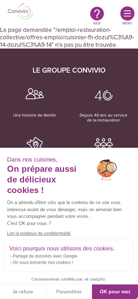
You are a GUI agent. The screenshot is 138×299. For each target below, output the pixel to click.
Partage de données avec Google (45, 256)
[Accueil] (20, 12)
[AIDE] (97, 13)
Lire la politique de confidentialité (39, 233)
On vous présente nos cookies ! (43, 262)
